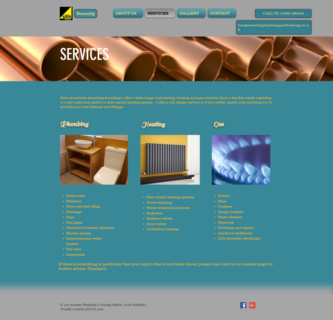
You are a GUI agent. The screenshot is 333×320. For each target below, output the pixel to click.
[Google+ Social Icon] (252, 305)
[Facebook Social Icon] (243, 305)
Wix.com (97, 309)
